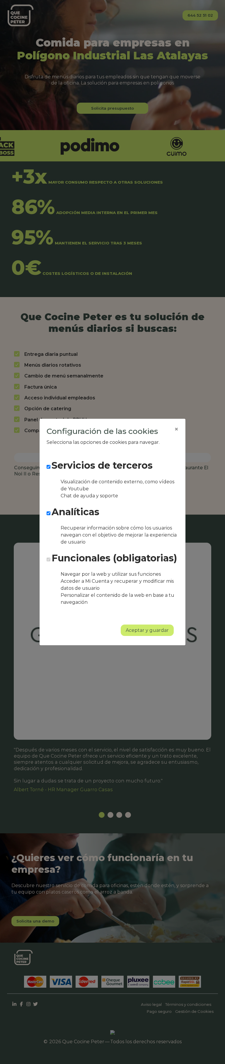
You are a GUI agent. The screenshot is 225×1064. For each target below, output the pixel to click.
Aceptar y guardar (147, 630)
